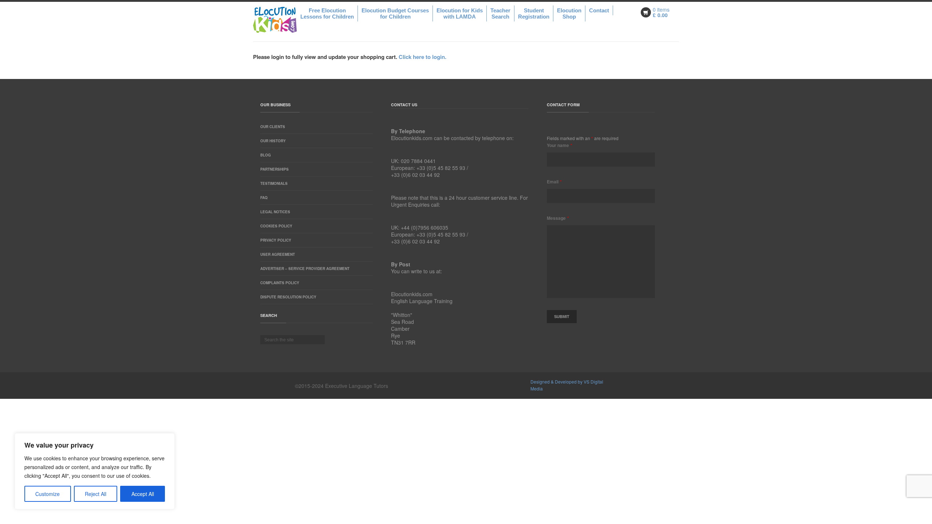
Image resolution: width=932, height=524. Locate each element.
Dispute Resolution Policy (288, 296)
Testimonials (274, 183)
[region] (95, 471)
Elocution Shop (569, 13)
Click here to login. (422, 57)
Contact (599, 10)
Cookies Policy (276, 226)
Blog (265, 155)
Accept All (142, 493)
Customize (47, 493)
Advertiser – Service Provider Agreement (305, 268)
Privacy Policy (275, 240)
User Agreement (277, 254)
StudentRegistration (533, 13)
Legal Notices (275, 211)
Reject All (95, 493)
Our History (273, 140)
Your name (559, 145)
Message (558, 218)
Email (554, 181)
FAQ (264, 197)
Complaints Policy (279, 282)
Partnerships (274, 169)
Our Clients (272, 126)
